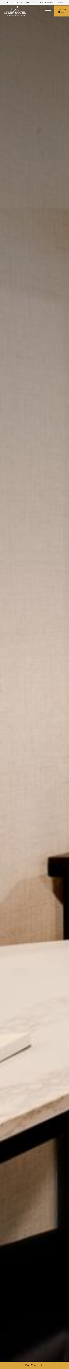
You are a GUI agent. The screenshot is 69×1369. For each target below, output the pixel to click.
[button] (48, 10)
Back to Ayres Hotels (20, 2)
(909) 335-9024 (55, 2)
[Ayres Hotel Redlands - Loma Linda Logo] (15, 11)
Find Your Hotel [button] (34, 1365)
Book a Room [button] (62, 11)
